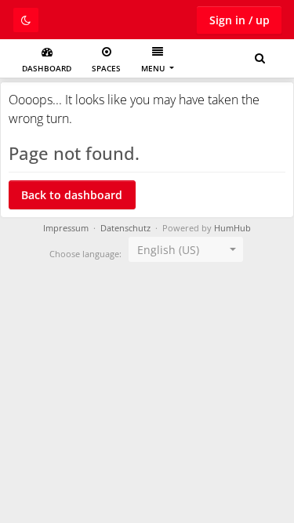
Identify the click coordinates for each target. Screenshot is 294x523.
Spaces (106, 68)
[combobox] (186, 249)
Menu (154, 68)
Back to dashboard (71, 194)
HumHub (232, 228)
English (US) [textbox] (168, 249)
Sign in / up (239, 20)
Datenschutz (125, 228)
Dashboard (46, 68)
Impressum (66, 228)
